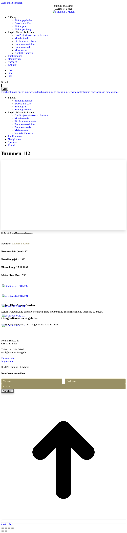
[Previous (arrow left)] (2, 531)
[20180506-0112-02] (13, 305)
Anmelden (7, 391)
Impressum (7, 361)
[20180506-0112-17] (13, 325)
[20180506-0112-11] (13, 315)
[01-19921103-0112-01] (15, 295)
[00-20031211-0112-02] (15, 285)
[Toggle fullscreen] (9, 528)
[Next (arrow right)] (6, 531)
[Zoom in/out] (12, 528)
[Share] (6, 528)
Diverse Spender (21, 243)
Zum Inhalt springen (11, 2)
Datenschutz (7, 358)
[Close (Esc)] (2, 528)
